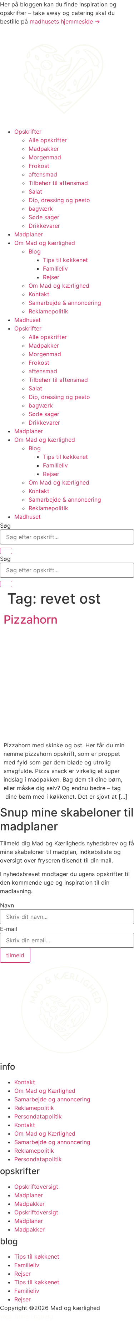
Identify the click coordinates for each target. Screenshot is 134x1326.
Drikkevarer (44, 225)
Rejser (51, 277)
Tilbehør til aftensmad (58, 182)
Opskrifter (27, 131)
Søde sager (44, 217)
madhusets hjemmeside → (65, 21)
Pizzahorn (31, 619)
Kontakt (39, 294)
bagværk (41, 208)
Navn (7, 905)
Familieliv (55, 268)
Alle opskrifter (48, 140)
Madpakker (44, 148)
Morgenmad (45, 157)
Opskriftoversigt (36, 1186)
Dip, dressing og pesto (59, 200)
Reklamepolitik (48, 311)
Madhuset (27, 319)
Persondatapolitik (38, 1116)
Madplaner (28, 234)
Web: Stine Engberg (26, 1316)
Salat (35, 191)
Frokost (39, 165)
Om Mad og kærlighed (44, 242)
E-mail (8, 929)
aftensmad (43, 174)
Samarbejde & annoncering (65, 302)
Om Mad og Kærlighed (44, 1090)
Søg (5, 525)
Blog (35, 251)
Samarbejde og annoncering (52, 1099)
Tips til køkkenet (65, 259)
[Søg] (6, 551)
